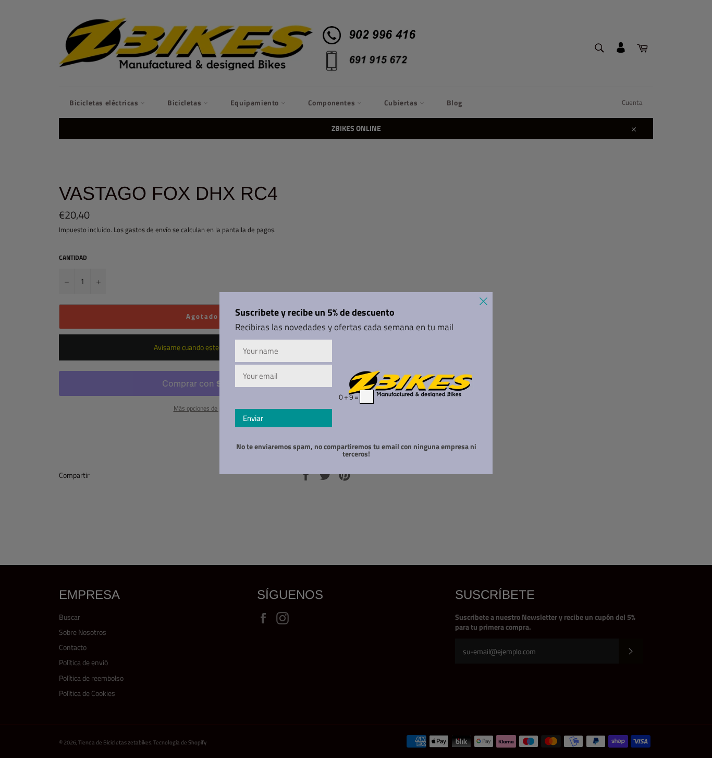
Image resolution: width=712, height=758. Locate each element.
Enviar (253, 418)
